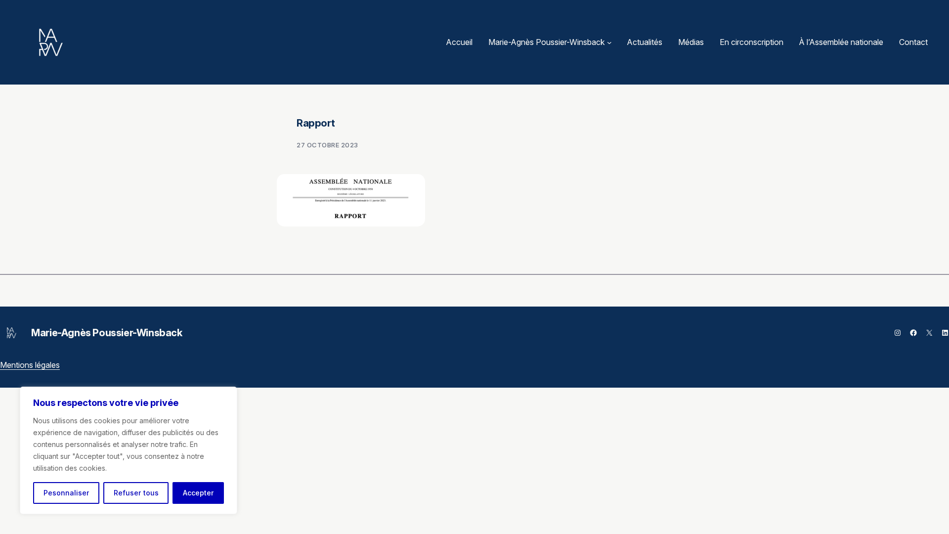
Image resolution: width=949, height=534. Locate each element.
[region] (128, 450)
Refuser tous (136, 493)
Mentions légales (30, 365)
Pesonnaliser (66, 493)
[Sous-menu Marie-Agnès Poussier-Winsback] (609, 42)
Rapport (316, 123)
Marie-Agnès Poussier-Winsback (106, 333)
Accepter (198, 493)
